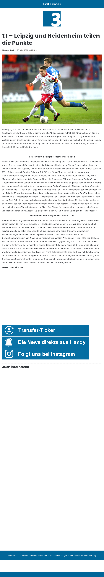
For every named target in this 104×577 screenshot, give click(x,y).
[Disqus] (52, 510)
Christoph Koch (8, 50)
